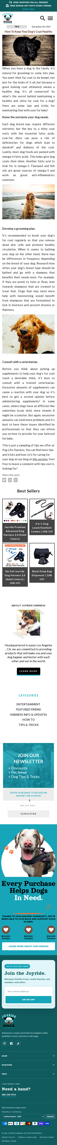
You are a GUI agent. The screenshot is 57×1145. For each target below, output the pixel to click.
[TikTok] (18, 1043)
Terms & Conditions (27, 1137)
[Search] (42, 18)
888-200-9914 (9, 1094)
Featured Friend (28, 709)
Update (50, 1116)
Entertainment (28, 704)
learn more (28, 671)
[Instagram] (4, 1043)
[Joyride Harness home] (8, 18)
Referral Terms (9, 1141)
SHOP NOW (28, 9)
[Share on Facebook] (10, 480)
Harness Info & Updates (28, 714)
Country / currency (11, 1112)
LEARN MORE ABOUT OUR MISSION (28, 946)
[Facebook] (11, 1043)
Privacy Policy (8, 1137)
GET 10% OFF (28, 999)
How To (28, 719)
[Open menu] (50, 18)
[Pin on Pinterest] (16, 480)
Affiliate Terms (47, 1137)
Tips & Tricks (29, 725)
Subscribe (29, 814)
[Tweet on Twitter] (4, 480)
